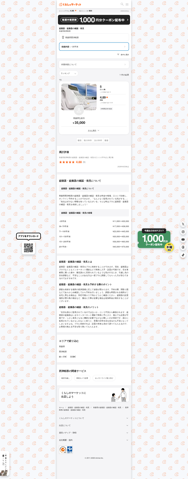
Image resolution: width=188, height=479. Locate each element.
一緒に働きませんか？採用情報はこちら (4, 461)
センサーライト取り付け (104, 378)
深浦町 (73, 356)
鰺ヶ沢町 (63, 356)
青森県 (62, 346)
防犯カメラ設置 (82, 378)
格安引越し (65, 378)
